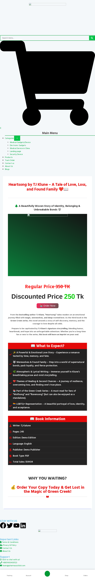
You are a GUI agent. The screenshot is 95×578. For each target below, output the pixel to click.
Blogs (7, 169)
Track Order (10, 160)
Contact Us (7, 548)
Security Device (16, 154)
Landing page (15, 151)
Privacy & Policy (9, 545)
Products (9, 157)
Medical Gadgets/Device (20, 142)
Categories (9, 138)
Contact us (9, 163)
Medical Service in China (20, 148)
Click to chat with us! (11, 559)
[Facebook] (3, 525)
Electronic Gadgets (18, 145)
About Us (9, 166)
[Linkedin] (23, 525)
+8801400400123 (9, 562)
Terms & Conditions (9, 542)
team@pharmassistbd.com (13, 565)
